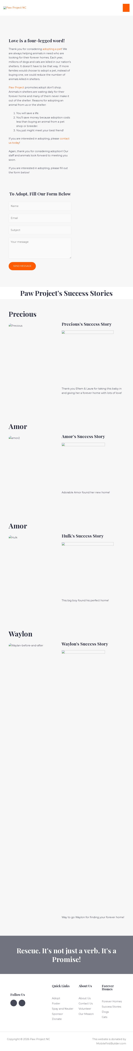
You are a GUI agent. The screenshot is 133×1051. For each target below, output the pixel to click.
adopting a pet (52, 49)
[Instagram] (22, 1003)
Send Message (22, 266)
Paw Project (16, 87)
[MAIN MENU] (126, 8)
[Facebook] (13, 1003)
